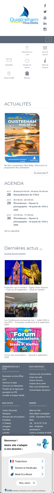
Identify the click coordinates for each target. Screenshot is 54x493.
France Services (36, 380)
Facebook (6, 420)
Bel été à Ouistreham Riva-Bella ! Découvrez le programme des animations (25, 166)
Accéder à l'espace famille (13, 395)
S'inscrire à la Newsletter (12, 386)
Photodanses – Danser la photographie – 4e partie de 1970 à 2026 (31, 206)
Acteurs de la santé (37, 383)
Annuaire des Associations (13, 417)
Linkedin (5, 433)
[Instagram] (45, 29)
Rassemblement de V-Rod (26, 194)
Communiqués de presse (39, 390)
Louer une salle (35, 377)
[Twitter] (45, 12)
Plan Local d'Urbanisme (39, 387)
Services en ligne (9, 383)
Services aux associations (40, 374)
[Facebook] (45, 6)
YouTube (6, 430)
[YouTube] (45, 18)
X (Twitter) (6, 423)
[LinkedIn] (45, 23)
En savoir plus (40, 173)
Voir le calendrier (12, 230)
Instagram (6, 426)
